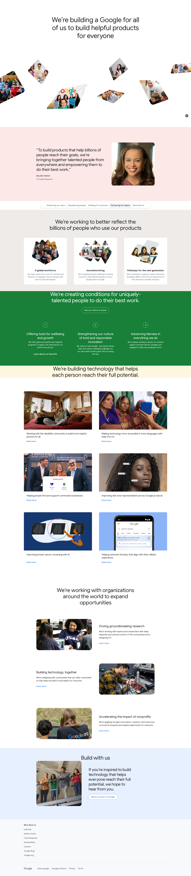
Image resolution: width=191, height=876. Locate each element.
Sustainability (29, 842)
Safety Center (30, 834)
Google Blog (29, 851)
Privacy (72, 868)
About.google (43, 868)
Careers (27, 847)
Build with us (138, 205)
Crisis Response (30, 838)
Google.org (29, 855)
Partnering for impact (120, 205)
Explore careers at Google (103, 797)
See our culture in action (95, 310)
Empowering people (77, 205)
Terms (80, 868)
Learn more (104, 643)
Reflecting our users (56, 205)
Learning (27, 829)
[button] (186, 115)
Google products (59, 868)
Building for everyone (98, 205)
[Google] (28, 868)
